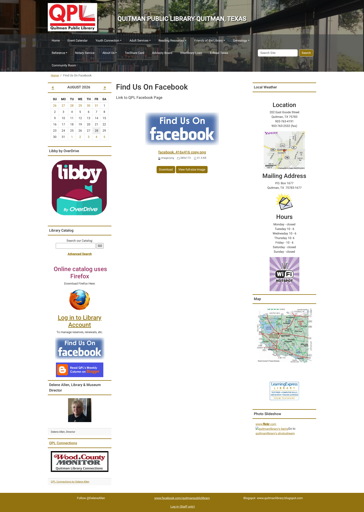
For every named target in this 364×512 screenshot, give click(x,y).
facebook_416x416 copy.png (182, 152)
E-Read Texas (219, 53)
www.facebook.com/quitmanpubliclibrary (182, 498)
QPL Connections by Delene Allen (70, 481)
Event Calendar (77, 40)
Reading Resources (171, 40)
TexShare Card (134, 53)
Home (56, 40)
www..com (266, 424)
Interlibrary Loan (191, 53)
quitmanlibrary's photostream (275, 433)
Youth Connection (107, 40)
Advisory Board (162, 53)
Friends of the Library (208, 40)
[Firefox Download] (80, 299)
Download (166, 169)
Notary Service (84, 53)
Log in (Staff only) (182, 506)
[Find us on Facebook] (79, 348)
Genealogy (240, 40)
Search (306, 53)
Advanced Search (80, 254)
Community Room (64, 65)
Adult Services (138, 40)
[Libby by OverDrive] (79, 188)
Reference (58, 53)
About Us (108, 53)
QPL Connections (63, 443)
